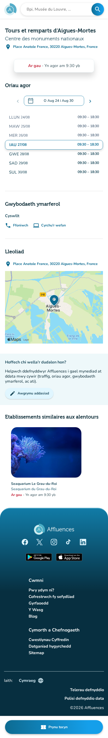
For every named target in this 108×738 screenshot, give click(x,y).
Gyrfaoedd (38, 603)
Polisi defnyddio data (84, 698)
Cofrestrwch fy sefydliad (51, 596)
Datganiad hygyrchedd (50, 646)
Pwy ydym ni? (41, 590)
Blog (33, 616)
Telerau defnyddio (87, 690)
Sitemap (36, 653)
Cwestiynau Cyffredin (49, 640)
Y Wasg (36, 610)
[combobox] (57, 9)
